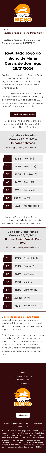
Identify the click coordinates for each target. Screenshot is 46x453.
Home (5, 29)
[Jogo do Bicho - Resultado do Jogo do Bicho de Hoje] (23, 12)
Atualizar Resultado (23, 114)
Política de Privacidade (23, 376)
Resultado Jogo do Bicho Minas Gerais (23, 33)
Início (23, 373)
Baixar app (23, 415)
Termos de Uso (23, 380)
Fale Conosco (23, 383)
